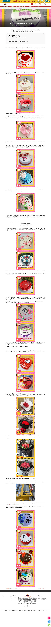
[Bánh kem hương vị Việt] (25, 1)
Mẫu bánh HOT (12, 6)
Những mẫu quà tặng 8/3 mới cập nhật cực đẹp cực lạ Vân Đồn (16, 37)
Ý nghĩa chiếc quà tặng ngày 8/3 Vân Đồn (13, 35)
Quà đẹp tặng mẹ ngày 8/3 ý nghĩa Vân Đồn (14, 36)
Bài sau (43, 588)
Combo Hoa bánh (29, 6)
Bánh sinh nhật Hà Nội (32, 601)
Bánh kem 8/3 (38, 6)
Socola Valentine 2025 (22, 6)
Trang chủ (3, 595)
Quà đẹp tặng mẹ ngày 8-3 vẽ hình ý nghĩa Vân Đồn (15, 38)
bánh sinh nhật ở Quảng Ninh (14, 504)
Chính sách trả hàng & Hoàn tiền (13, 596)
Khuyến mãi (17, 6)
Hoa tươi (34, 6)
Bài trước (40, 588)
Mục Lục (7, 33)
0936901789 (29, 606)
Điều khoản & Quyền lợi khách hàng (13, 598)
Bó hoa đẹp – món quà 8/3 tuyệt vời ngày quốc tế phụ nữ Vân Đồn (17, 41)
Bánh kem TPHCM (21, 601)
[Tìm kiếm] (32, 4)
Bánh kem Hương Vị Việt (24, 610)
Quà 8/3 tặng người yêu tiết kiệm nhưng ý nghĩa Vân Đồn (15, 40)
